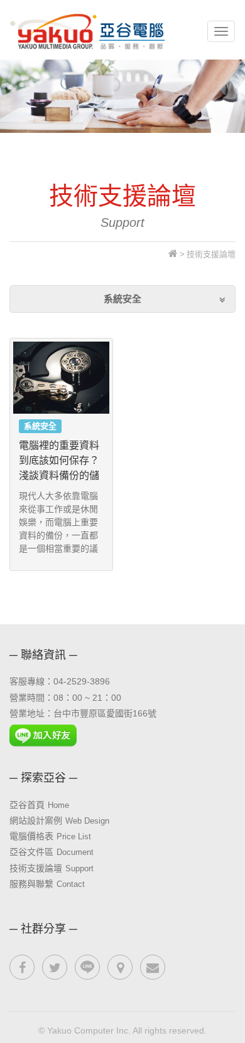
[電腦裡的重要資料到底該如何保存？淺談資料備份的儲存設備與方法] (61, 378)
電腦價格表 (50, 836)
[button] (122, 298)
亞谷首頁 (39, 805)
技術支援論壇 (51, 868)
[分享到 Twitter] (54, 967)
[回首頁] (173, 254)
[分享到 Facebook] (22, 967)
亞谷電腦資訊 (88, 31)
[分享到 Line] (87, 967)
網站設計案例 (59, 820)
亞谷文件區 (51, 852)
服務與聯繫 (47, 884)
